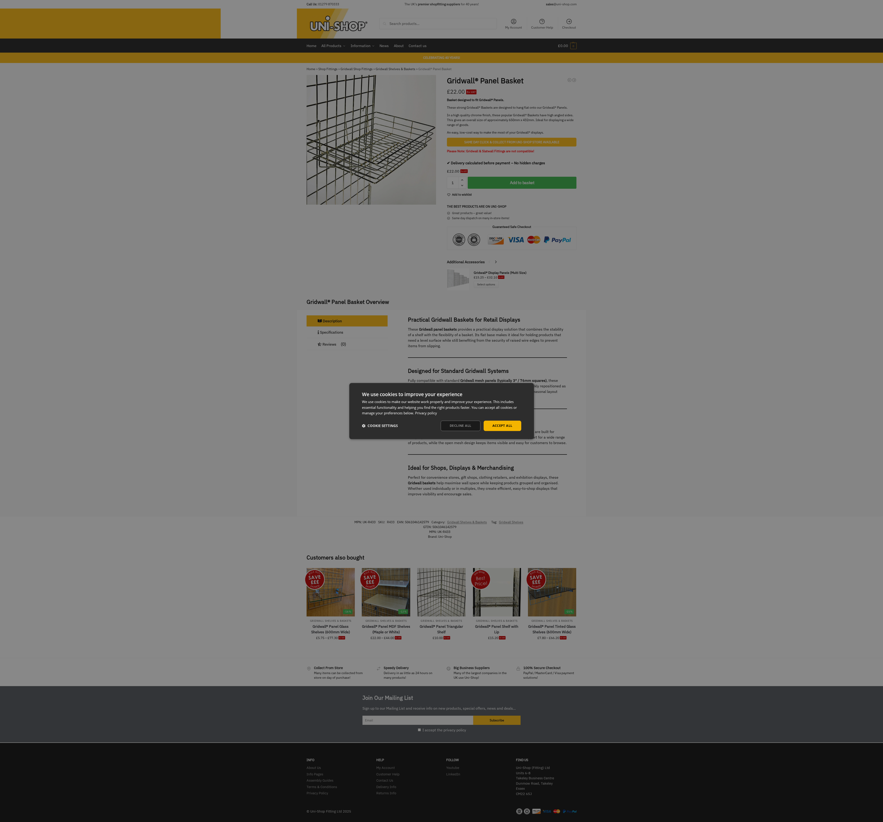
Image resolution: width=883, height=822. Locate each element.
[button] (380, 425)
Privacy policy (426, 413)
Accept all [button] (502, 425)
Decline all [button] (460, 425)
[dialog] (441, 411)
